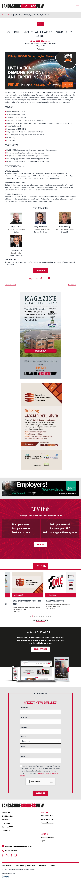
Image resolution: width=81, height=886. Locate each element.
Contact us (6, 830)
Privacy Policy (6, 865)
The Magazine (7, 816)
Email (23, 746)
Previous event (10, 285)
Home (4, 15)
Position (24, 717)
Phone (23, 756)
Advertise (5, 820)
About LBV (6, 813)
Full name (24, 707)
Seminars (40, 24)
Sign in (43, 841)
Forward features (47, 823)
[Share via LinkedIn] (37, 278)
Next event (72, 285)
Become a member (47, 837)
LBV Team (6, 823)
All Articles (42, 865)
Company (24, 727)
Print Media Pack (46, 816)
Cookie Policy (19, 865)
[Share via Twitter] (41, 278)
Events (10, 15)
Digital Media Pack (47, 819)
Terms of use (31, 865)
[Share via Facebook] (45, 278)
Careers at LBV (8, 827)
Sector (23, 737)
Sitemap (52, 865)
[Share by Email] (49, 278)
